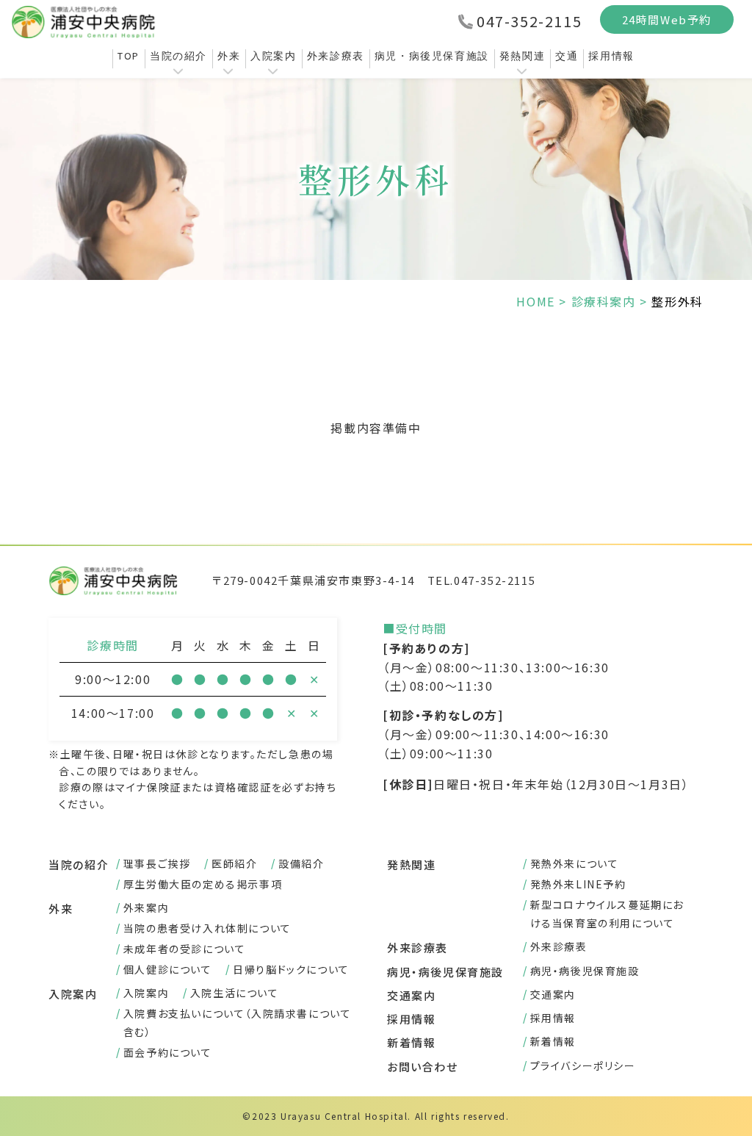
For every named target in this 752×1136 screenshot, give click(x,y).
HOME (535, 301)
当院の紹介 (178, 55)
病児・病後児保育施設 (432, 55)
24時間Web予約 (667, 19)
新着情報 (411, 1042)
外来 (228, 55)
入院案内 (273, 55)
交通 (566, 55)
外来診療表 (335, 55)
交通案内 (411, 995)
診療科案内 (603, 301)
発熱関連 (522, 55)
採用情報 (611, 55)
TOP (129, 55)
